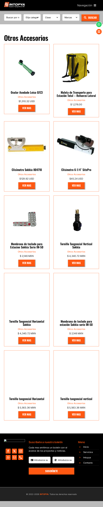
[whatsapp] (8, 457)
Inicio (86, 447)
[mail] (14, 457)
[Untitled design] (14, 3)
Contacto (88, 462)
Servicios (88, 452)
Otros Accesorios (27, 97)
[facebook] (8, 451)
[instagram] (20, 451)
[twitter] (14, 451)
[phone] (20, 457)
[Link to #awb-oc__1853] (99, 32)
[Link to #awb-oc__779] (99, 24)
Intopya (87, 457)
